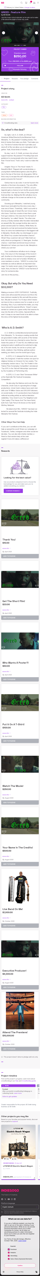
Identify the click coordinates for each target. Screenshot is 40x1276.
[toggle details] (35, 1179)
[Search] (21, 3)
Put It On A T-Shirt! (13, 724)
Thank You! (8, 539)
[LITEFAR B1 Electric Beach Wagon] (18, 1142)
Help (16, 1081)
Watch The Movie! (12, 786)
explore (15, 1121)
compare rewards (13, 491)
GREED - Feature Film (13, 12)
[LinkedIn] (14, 1199)
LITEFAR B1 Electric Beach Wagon (18, 1166)
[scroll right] (36, 32)
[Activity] (30, 3)
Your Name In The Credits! (17, 847)
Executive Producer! (14, 970)
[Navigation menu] (38, 3)
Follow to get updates (9, 1096)
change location (29, 7)
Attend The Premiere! (14, 1032)
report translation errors (17, 1213)
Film (4, 107)
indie (11, 115)
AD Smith (6, 15)
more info (4, 100)
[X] (5, 1199)
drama (4, 115)
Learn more (18, 1093)
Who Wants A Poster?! (15, 662)
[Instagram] (12, 1199)
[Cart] (26, 2)
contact (11, 100)
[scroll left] (3, 32)
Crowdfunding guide (29, 1081)
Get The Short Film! (13, 601)
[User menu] (34, 2)
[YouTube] (9, 1199)
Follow (20, 65)
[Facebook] (2, 1199)
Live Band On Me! (12, 909)
